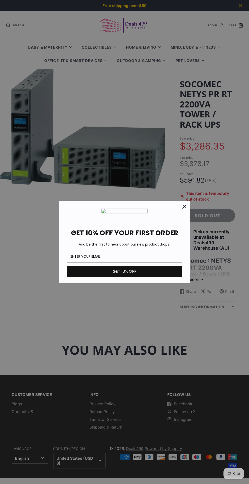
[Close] (184, 206)
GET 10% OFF (124, 271)
